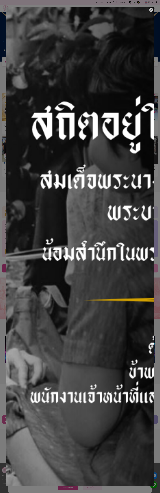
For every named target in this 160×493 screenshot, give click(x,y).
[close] (151, 10)
